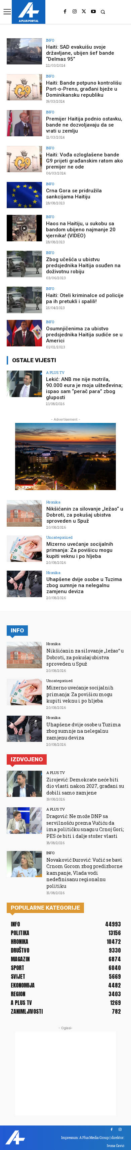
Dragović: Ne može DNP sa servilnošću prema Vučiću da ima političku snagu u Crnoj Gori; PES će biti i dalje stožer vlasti (85, 826)
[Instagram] (74, 11)
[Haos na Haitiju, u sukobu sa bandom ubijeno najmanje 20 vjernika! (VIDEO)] (24, 228)
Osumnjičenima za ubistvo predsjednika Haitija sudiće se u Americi (84, 335)
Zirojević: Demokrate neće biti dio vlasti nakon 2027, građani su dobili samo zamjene (85, 786)
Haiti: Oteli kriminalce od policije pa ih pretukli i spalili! (85, 298)
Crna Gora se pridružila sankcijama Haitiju (74, 194)
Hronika (53, 502)
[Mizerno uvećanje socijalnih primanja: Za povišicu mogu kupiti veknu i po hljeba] (24, 548)
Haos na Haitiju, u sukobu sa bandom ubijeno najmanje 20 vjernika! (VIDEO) (81, 230)
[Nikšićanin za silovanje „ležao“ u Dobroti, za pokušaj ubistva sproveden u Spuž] (24, 513)
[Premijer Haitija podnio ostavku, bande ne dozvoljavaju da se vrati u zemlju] (24, 123)
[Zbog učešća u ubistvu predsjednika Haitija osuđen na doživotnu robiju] (24, 264)
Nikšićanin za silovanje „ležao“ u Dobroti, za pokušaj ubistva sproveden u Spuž (84, 515)
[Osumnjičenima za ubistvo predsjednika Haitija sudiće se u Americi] (24, 333)
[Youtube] (93, 11)
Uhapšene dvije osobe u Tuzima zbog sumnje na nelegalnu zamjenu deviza (84, 585)
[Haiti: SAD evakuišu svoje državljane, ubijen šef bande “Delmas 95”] (24, 51)
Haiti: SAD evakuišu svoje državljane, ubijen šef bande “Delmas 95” (80, 53)
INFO (50, 40)
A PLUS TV (55, 372)
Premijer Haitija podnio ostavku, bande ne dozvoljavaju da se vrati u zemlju (84, 125)
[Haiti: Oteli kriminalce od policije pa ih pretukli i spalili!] (24, 300)
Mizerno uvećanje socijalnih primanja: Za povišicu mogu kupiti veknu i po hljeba (79, 550)
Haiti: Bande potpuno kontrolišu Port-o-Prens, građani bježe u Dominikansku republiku (84, 89)
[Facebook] (65, 11)
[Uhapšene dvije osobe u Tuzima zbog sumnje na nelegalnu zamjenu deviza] (24, 584)
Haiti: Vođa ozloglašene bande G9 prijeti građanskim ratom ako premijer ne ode (84, 161)
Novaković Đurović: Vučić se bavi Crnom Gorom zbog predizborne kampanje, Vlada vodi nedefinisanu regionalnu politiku (84, 873)
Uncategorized (59, 537)
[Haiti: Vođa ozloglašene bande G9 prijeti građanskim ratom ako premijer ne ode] (24, 159)
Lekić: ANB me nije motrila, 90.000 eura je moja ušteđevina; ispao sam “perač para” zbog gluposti (84, 388)
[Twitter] (84, 11)
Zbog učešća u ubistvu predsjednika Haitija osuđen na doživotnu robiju (83, 265)
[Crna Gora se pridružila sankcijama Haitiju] (24, 195)
